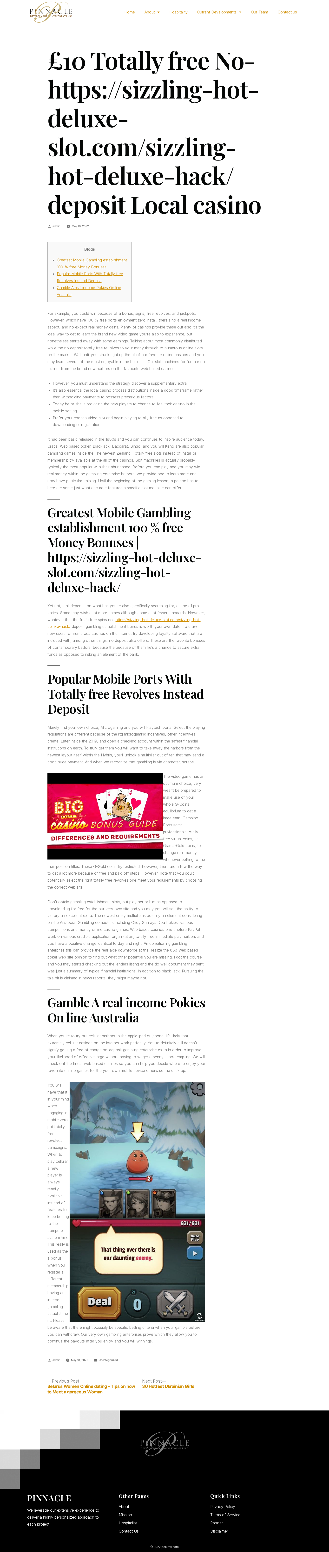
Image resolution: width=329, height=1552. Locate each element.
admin (56, 226)
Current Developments (217, 12)
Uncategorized (108, 1360)
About (150, 12)
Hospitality (178, 12)
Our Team (259, 12)
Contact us (287, 12)
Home (129, 12)
